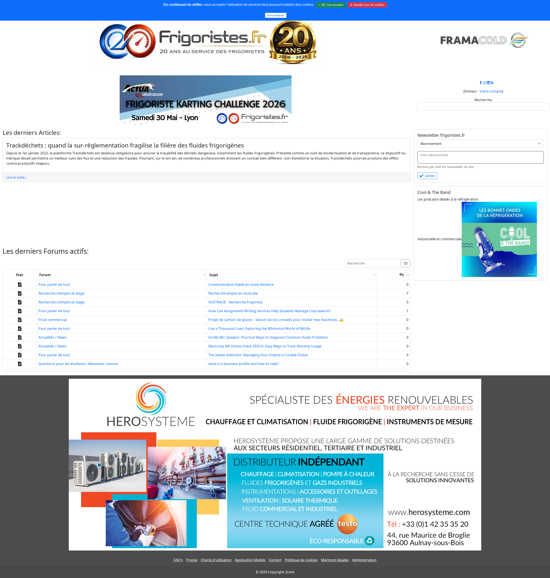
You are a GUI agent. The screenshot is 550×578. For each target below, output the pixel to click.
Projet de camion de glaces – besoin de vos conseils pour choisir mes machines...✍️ (276, 319)
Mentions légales (335, 560)
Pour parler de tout (54, 284)
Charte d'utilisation (216, 560)
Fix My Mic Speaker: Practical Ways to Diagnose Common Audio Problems (268, 337)
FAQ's (178, 560)
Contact (275, 560)
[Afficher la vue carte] (405, 263)
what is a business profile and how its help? (243, 363)
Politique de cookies (301, 560)
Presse (191, 560)
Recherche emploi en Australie (233, 293)
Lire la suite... (16, 177)
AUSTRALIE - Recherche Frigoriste (235, 302)
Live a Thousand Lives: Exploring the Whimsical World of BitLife (259, 328)
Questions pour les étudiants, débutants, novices (78, 363)
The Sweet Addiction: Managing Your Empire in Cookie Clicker (258, 355)
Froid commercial (52, 319)
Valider (430, 176)
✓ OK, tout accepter (330, 4)
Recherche (483, 99)
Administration (364, 560)
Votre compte (491, 91)
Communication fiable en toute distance (240, 284)
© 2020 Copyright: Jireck (275, 572)
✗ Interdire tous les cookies (367, 4)
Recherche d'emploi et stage (61, 293)
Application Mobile (250, 560)
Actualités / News (52, 337)
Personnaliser (275, 15)
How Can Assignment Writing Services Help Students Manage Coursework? (269, 311)
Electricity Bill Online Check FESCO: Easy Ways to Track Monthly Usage (264, 346)
